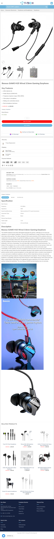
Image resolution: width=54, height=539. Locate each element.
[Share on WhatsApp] (2, 165)
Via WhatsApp (41, 134)
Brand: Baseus (5, 112)
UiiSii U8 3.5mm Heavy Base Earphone (9, 468)
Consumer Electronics (10, 10)
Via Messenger (15, 134)
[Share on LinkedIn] (12, 165)
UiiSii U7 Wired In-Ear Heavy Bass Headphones (44, 444)
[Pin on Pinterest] (10, 165)
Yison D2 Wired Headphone (9, 444)
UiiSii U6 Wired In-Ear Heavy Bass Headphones (27, 492)
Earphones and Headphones (25, 10)
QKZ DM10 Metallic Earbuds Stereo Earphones (44, 468)
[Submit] (46, 6)
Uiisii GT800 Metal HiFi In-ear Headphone (27, 468)
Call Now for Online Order (28, 132)
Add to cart (27, 121)
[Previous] (4, 38)
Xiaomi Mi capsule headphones (9, 491)
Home (2, 10)
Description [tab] (5, 197)
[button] (2, 3)
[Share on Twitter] (6, 165)
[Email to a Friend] (8, 165)
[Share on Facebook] (4, 165)
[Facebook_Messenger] (3, 535)
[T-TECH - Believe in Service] (27, 3)
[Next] (50, 38)
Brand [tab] (12, 197)
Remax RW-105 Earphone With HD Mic (27, 444)
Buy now (27, 125)
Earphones (36, 10)
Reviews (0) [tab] (20, 197)
